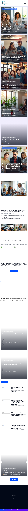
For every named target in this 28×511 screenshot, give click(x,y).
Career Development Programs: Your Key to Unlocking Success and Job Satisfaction (7, 264)
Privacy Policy (14, 501)
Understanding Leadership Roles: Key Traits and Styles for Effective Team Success (13, 299)
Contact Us (14, 498)
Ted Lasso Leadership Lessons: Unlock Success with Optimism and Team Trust (18, 414)
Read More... (4, 220)
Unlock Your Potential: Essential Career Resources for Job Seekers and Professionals (20, 242)
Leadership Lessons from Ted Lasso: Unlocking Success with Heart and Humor (18, 427)
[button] (25, 3)
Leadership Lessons (8, 331)
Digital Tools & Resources (10, 8)
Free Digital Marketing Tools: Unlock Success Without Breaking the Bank (12, 166)
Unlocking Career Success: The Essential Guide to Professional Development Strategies (7, 242)
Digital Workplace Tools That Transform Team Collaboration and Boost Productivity (13, 27)
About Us (14, 495)
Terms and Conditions (14, 505)
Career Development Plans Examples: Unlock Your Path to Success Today (20, 264)
